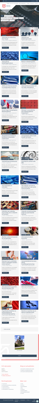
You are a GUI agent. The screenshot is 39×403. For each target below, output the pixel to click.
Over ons (22, 385)
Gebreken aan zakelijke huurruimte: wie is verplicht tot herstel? (9, 213)
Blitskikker (34, 401)
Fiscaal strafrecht (5, 386)
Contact (36, 3)
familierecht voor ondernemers (6, 133)
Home (8, 3)
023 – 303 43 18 (5, 374)
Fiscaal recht (4, 383)
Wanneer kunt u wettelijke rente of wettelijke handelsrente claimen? (9, 263)
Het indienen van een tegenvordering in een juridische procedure (28, 187)
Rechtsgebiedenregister (25, 392)
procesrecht (12, 20)
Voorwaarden (22, 400)
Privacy (28, 400)
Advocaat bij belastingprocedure (27, 371)
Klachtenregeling (24, 390)
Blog (28, 3)
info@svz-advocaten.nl (6, 375)
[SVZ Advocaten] (6, 6)
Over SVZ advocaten (14, 3)
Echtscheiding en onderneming (7, 389)
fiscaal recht (4, 35)
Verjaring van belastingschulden (27, 370)
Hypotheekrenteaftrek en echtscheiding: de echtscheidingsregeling (9, 312)
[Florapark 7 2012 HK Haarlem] (1, 1)
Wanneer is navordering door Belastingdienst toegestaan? (28, 112)
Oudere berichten (7, 329)
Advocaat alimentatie (27, 286)
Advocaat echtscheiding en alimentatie (9, 385)
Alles (2, 15)
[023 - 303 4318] (3, 1)
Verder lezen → (5, 47)
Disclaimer (17, 400)
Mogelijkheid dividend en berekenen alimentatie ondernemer (9, 137)
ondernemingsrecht (4, 20)
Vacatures (32, 3)
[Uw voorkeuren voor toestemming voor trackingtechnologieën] (37, 401)
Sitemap (16, 401)
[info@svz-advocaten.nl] (6, 1)
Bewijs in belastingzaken (28, 61)
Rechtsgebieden (22, 3)
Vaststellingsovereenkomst (9, 161)
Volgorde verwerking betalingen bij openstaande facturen (28, 213)
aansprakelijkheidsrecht (9, 15)
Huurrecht (3, 183)
